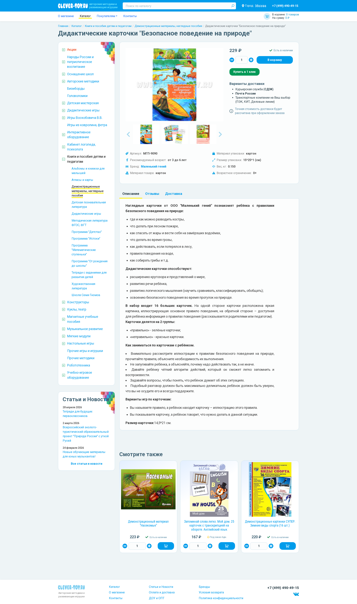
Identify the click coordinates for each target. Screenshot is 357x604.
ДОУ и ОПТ (156, 598)
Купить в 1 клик (244, 72)
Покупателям (106, 16)
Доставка (173, 193)
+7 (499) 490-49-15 (285, 6)
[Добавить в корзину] (166, 546)
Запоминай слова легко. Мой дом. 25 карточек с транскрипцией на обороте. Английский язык (209, 526)
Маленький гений (153, 166)
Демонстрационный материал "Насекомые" (148, 523)
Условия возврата (211, 592)
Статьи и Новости (161, 587)
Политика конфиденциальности (221, 598)
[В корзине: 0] (275, 60)
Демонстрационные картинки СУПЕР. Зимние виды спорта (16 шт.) (270, 523)
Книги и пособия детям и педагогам (108, 26)
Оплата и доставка (162, 592)
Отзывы (152, 193)
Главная (63, 26)
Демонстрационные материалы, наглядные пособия (168, 26)
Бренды (204, 587)
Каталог (85, 16)
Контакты (130, 16)
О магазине (66, 16)
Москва (260, 5)
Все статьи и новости (86, 463)
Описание (130, 193)
